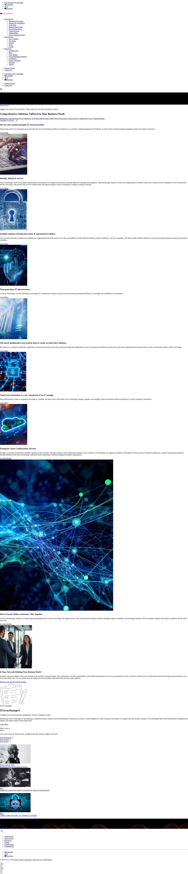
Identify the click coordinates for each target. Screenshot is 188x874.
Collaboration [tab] (83, 118)
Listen (2, 109)
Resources (7, 840)
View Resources (6, 738)
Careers (7, 842)
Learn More (4, 103)
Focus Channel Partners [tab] (96, 118)
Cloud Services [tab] (73, 118)
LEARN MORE (6, 458)
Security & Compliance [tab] (23, 118)
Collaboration (9, 844)
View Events (4, 740)
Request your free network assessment (13, 682)
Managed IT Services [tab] (7, 118)
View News (4, 742)
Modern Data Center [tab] (46, 118)
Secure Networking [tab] (60, 118)
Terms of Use (37, 860)
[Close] (2, 864)
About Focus (8, 838)
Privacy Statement (25, 860)
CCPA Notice (47, 860)
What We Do (8, 837)
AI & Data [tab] (35, 118)
